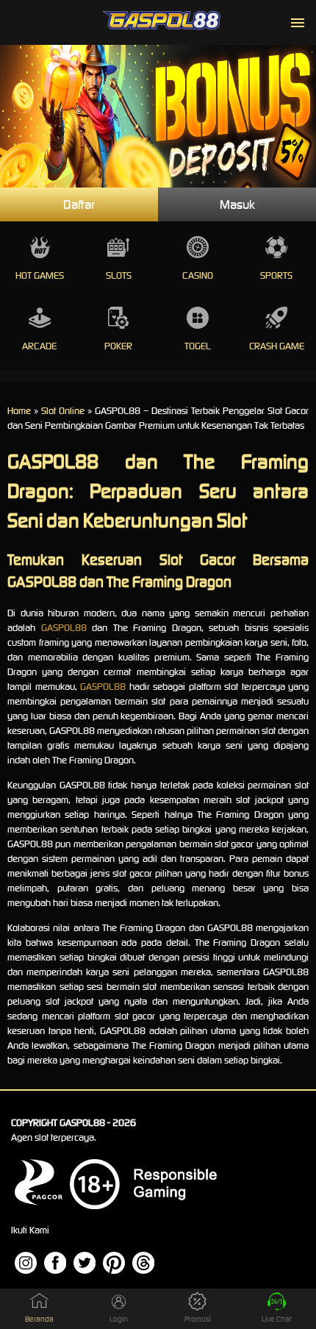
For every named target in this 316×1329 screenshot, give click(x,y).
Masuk (237, 204)
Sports (276, 275)
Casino (197, 275)
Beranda (39, 1319)
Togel (197, 346)
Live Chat (277, 1319)
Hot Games (39, 275)
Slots (119, 275)
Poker (118, 346)
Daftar (79, 204)
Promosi (197, 1319)
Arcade (39, 346)
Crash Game (276, 346)
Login (118, 1319)
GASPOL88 (64, 627)
